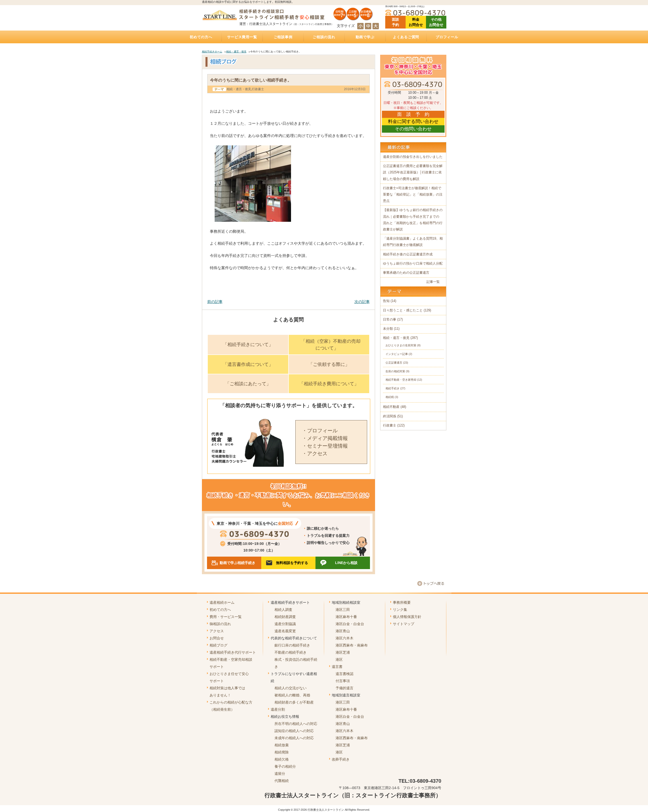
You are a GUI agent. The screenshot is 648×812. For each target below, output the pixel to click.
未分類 (388, 329)
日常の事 (389, 319)
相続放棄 (281, 745)
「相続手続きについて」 (248, 344)
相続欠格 (281, 759)
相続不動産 (391, 407)
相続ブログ (218, 645)
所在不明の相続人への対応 (295, 724)
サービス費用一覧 (242, 37)
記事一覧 (433, 282)
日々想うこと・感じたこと (403, 310)
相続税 (389, 396)
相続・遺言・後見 (236, 51)
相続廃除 (281, 752)
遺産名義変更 (285, 631)
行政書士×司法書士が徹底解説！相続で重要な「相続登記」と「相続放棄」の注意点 (413, 194)
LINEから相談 (346, 563)
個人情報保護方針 (407, 617)
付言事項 (343, 681)
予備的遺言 (344, 688)
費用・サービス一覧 (226, 617)
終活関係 (389, 416)
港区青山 (343, 631)
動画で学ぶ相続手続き (237, 563)
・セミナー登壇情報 (325, 446)
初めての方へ (201, 37)
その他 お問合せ (436, 22)
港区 (339, 659)
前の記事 (215, 301)
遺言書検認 (344, 674)
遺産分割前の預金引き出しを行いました (413, 157)
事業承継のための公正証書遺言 (406, 272)
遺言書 (337, 667)
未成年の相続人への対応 (294, 738)
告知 (386, 301)
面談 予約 (395, 22)
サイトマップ (403, 624)
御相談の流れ (220, 624)
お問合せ (217, 638)
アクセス (217, 631)
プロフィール (447, 37)
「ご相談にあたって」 (248, 383)
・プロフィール (320, 430)
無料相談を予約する (292, 563)
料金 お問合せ (416, 22)
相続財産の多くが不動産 (294, 702)
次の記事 (362, 301)
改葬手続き (341, 759)
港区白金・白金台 (350, 624)
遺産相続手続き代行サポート (233, 652)
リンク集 (400, 610)
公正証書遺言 (393, 362)
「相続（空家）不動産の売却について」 (331, 345)
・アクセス (314, 453)
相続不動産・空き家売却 (400, 379)
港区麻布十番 (346, 617)
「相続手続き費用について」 (329, 383)
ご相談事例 (283, 37)
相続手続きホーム (212, 51)
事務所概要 (402, 602)
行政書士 (258, 89)
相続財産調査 (285, 617)
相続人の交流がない (290, 688)
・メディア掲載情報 (325, 438)
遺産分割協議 (285, 624)
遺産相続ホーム (222, 602)
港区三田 (343, 610)
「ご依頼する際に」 (329, 364)
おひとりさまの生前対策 (400, 345)
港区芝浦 (343, 652)
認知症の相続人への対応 (294, 731)
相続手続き (392, 388)
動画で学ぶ (365, 37)
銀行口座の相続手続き (292, 645)
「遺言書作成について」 (248, 364)
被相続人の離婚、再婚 (292, 695)
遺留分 (279, 774)
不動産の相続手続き (290, 652)
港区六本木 (344, 638)
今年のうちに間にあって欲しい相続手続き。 (251, 80)
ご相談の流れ (324, 37)
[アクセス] (353, 19)
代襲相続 (281, 781)
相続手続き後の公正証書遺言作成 (408, 254)
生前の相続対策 (395, 371)
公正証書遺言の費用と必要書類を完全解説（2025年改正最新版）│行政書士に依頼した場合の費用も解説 (413, 172)
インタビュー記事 (396, 353)
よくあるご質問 (406, 37)
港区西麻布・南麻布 (352, 645)
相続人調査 (283, 610)
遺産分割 (278, 709)
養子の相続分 (285, 766)
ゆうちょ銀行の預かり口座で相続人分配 (413, 263)
